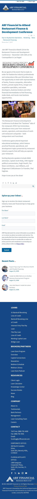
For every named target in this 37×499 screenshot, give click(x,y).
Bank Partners (16, 412)
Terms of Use (23, 486)
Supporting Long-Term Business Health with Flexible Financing (21, 268)
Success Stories (16, 390)
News (33, 38)
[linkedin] (19, 473)
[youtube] (26, 473)
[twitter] (15, 473)
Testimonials (15, 409)
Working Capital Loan (18, 338)
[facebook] (12, 473)
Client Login (31, 1)
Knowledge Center (18, 387)
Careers (13, 422)
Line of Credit (16, 335)
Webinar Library (16, 368)
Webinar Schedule (17, 364)
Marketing (27, 38)
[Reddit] (16, 183)
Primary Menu (33, 7)
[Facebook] (3, 183)
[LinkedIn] (13, 183)
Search (33, 186)
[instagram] (22, 473)
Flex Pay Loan (16, 332)
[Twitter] (5, 183)
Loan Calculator (16, 383)
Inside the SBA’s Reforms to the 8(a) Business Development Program (20, 277)
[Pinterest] (8, 183)
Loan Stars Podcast (18, 371)
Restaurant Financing (10, 40)
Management (15, 416)
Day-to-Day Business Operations (12, 38)
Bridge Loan (15, 342)
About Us (14, 406)
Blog (12, 397)
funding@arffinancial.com (20, 439)
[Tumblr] (11, 183)
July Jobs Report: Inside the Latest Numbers (20, 286)
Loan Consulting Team (19, 419)
